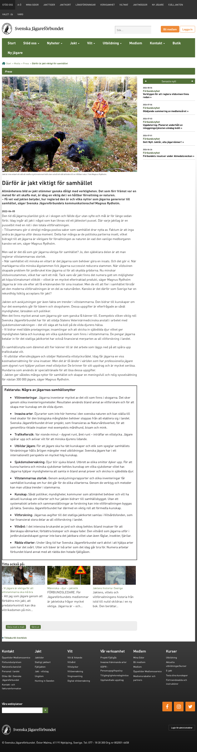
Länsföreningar (86, 4)
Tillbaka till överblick (15, 637)
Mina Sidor (138, 657)
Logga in (187, 29)
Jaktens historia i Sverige (108, 588)
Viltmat (123, 4)
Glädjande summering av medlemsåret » (166, 111)
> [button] (192, 81)
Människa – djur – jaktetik (62, 588)
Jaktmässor (140, 4)
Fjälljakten (175, 4)
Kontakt (156, 43)
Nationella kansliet (11, 666)
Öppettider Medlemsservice (16, 657)
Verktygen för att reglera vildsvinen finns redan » (166, 95)
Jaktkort (65, 4)
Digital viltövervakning (79, 680)
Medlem (135, 43)
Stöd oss (30, 43)
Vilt (90, 43)
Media (17, 63)
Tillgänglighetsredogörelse (114, 675)
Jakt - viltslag (42, 671)
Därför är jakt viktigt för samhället (50, 63)
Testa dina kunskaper (177, 675)
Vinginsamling (75, 676)
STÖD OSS (7, 4)
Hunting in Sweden (44, 680)
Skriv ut (35, 626)
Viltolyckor (73, 666)
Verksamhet (107, 4)
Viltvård (71, 662)
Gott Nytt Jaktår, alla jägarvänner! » (163, 141)
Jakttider (49, 4)
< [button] (146, 81)
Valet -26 (7, 14)
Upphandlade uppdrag (112, 680)
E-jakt (169, 670)
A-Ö (19, 4)
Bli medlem (170, 29)
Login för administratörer (181, 727)
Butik (177, 43)
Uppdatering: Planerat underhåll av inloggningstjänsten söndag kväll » (163, 126)
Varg (20, 14)
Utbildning (111, 43)
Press (26, 63)
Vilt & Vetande (75, 657)
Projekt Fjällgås (108, 657)
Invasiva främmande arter (113, 662)
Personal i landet (10, 671)
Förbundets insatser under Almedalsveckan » (168, 155)
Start (12, 43)
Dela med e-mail (15, 626)
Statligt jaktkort (43, 662)
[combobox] (133, 30)
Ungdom (39, 676)
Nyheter (53, 43)
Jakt (74, 43)
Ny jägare (158, 4)
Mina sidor (32, 4)
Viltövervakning (75, 671)
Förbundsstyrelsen (11, 662)
